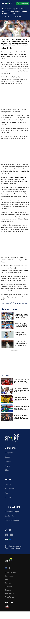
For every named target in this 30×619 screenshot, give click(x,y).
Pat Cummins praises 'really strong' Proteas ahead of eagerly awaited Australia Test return (21, 315)
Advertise (8, 586)
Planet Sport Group (12, 548)
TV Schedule (10, 489)
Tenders (8, 583)
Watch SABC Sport (23, 3)
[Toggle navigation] (3, 3)
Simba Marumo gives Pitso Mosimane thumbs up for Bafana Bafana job (21, 417)
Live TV (8, 484)
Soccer (7, 457)
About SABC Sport (12, 512)
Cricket (8, 461)
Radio (7, 493)
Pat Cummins (6, 303)
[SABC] (9, 560)
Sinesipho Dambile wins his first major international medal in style (21, 408)
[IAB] (7, 606)
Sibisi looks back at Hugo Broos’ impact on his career (21, 399)
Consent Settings (12, 520)
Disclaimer (8, 590)
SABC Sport (9, 16)
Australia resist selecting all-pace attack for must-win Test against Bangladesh (21, 334)
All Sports (9, 453)
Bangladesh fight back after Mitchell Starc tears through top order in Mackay (21, 325)
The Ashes (17, 303)
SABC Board (9, 593)
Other (7, 470)
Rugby (7, 466)
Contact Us (9, 516)
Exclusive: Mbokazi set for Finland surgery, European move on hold (21, 381)
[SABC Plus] (8, 539)
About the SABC (10, 572)
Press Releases (10, 597)
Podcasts (8, 497)
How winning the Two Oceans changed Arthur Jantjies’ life (21, 390)
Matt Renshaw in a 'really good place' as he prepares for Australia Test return (21, 343)
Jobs (6, 579)
